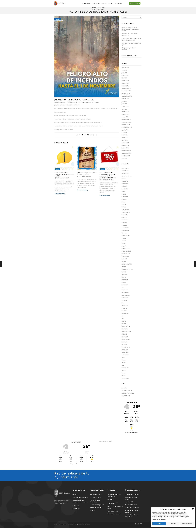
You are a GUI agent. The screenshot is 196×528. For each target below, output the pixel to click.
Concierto (125, 215)
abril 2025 (124, 109)
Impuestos (125, 290)
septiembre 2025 (127, 96)
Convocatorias (126, 235)
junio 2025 (124, 104)
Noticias (110, 3)
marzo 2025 (125, 112)
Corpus (124, 238)
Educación (125, 259)
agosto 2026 (125, 68)
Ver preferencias (187, 523)
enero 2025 (125, 117)
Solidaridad (125, 352)
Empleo (124, 261)
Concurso (124, 217)
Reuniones (125, 337)
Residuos (124, 334)
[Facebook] (79, 135)
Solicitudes (125, 349)
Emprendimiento (127, 264)
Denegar (173, 523)
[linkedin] (90, 135)
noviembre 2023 (126, 153)
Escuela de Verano (127, 269)
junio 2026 (124, 73)
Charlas (124, 204)
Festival (124, 277)
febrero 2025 (125, 114)
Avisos (102, 9)
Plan (123, 318)
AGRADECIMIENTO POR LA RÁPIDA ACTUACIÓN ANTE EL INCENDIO (130, 29)
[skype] (96, 135)
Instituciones (125, 298)
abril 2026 (124, 78)
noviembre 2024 (126, 122)
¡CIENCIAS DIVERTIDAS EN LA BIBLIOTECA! (130, 34)
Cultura (124, 241)
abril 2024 (125, 140)
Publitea (87, 524)
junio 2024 (125, 135)
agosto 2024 (125, 130)
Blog (98, 9)
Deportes (124, 246)
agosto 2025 (125, 99)
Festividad (125, 279)
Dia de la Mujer (126, 254)
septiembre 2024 (127, 127)
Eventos (103, 3)
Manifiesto (125, 305)
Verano (124, 373)
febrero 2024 (126, 145)
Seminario (125, 342)
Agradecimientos (127, 176)
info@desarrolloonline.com (86, 102)
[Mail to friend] (88, 135)
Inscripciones (126, 295)
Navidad (124, 311)
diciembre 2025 (126, 88)
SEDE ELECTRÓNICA (135, 3)
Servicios (96, 3)
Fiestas (124, 282)
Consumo (124, 233)
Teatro (124, 360)
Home (93, 9)
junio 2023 (124, 158)
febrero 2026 (125, 83)
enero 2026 (125, 86)
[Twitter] (77, 135)
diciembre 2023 (126, 150)
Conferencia (125, 220)
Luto (123, 303)
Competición (125, 210)
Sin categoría (126, 347)
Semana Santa (126, 339)
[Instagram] (141, 523)
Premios (124, 324)
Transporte (125, 368)
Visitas (123, 375)
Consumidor (125, 230)
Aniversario (125, 184)
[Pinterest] (85, 135)
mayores (124, 308)
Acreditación (125, 168)
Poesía (124, 321)
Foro (123, 287)
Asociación (125, 189)
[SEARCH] (140, 17)
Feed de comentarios (128, 393)
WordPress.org (126, 396)
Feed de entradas (127, 390)
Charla (124, 202)
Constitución (125, 228)
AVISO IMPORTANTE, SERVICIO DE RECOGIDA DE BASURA (64, 174)
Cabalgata (125, 197)
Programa (125, 329)
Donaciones (125, 256)
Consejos (124, 225)
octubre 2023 (126, 156)
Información (125, 292)
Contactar (118, 3)
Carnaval (124, 199)
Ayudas (124, 194)
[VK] (82, 135)
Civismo (124, 207)
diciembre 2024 (126, 119)
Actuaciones (125, 173)
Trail (123, 365)
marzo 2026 (125, 81)
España (124, 272)
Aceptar (159, 523)
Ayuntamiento (86, 3)
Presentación (126, 326)
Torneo (124, 362)
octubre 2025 (126, 93)
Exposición (125, 274)
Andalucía (125, 181)
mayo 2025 (125, 106)
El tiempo (72, 463)
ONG (123, 316)
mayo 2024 (125, 138)
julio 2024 (124, 132)
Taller (123, 357)
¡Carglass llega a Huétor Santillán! (129, 48)
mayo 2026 (125, 75)
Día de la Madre (126, 251)
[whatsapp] (93, 135)
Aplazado (124, 186)
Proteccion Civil (126, 331)
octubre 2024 (126, 125)
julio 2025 (124, 101)
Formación (125, 285)
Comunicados (126, 212)
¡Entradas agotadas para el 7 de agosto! (86, 173)
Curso (123, 243)
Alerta (123, 178)
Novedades (125, 313)
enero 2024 (125, 148)
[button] (193, 509)
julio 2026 (124, 70)
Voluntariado (125, 378)
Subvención (125, 355)
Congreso (124, 222)
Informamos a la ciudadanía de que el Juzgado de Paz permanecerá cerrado (108, 175)
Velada (124, 370)
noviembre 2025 (126, 91)
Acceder (124, 388)
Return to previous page (98, 7)
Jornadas (124, 300)
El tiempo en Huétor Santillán (131, 432)
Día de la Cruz (126, 248)
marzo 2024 (125, 143)
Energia (124, 267)
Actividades (125, 171)
